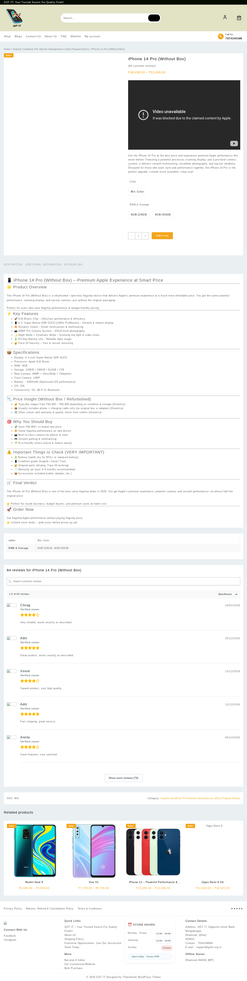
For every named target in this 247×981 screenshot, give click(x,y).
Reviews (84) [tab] (73, 264)
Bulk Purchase (73, 968)
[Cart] (239, 18)
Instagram (10, 939)
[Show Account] (225, 18)
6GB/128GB (44, 548)
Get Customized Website (79, 964)
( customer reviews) (142, 65)
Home (7, 49)
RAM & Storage (139, 204)
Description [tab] (13, 264)
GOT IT (100, 977)
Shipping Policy (74, 939)
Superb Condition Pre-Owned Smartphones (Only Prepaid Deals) (51, 49)
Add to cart (162, 235)
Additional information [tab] (43, 264)
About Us (70, 935)
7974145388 (233, 38)
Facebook (10, 935)
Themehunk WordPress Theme (142, 977)
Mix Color (43, 540)
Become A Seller (74, 960)
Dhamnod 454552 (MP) (199, 960)
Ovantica (118, 404)
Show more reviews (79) (123, 777)
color (133, 181)
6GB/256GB (61, 548)
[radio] (137, 191)
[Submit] (154, 17)
